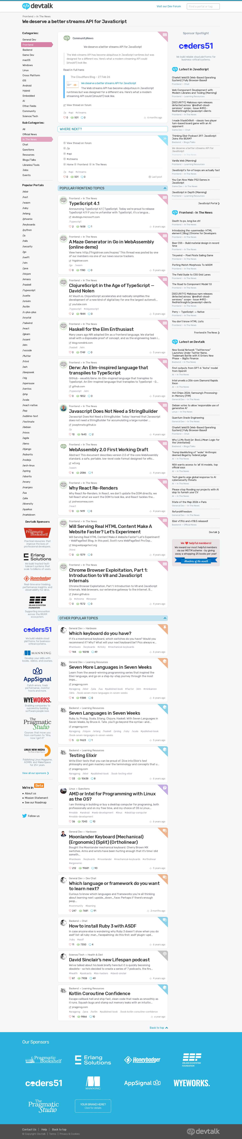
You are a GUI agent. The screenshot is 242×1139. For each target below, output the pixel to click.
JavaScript (201, 69)
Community (29, 111)
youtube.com (79, 304)
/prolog (117, 731)
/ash (24, 366)
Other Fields (29, 106)
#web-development (102, 812)
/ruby (126, 731)
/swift (25, 257)
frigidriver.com (80, 260)
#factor (129, 689)
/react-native (30, 405)
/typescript (75, 221)
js (69, 148)
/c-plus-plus (29, 312)
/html (72, 550)
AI (173, 374)
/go (71, 265)
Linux (72, 788)
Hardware (91, 628)
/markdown (28, 514)
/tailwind (27, 323)
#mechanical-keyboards (121, 647)
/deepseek (28, 372)
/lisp (24, 410)
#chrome (79, 599)
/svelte (26, 295)
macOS (26, 60)
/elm (82, 347)
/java (85, 1011)
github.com (78, 386)
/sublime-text (30, 416)
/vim (24, 262)
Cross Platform (31, 75)
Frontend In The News (205, 332)
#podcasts (86, 973)
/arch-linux (28, 465)
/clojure (86, 731)
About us (30, 793)
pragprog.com (80, 684)
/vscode (27, 350)
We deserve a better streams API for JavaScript (74, 21)
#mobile (73, 812)
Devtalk (199, 342)
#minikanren (150, 689)
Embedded (29, 95)
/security (27, 246)
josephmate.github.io (84, 424)
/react (72, 506)
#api (70, 112)
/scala (135, 731)
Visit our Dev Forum (169, 6)
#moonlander (104, 859)
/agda (25, 438)
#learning (90, 906)
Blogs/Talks (189, 142)
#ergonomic (75, 863)
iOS (24, 80)
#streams (81, 112)
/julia (93, 689)
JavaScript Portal (207, 203)
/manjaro (27, 487)
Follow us (34, 816)
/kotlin (93, 1011)
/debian (26, 427)
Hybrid (26, 90)
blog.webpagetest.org (84, 545)
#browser (91, 599)
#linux (119, 812)
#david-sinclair (118, 973)
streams (73, 159)
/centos (26, 388)
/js (64, 112)
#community (76, 906)
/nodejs (26, 459)
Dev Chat (91, 878)
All (24, 129)
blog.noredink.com (82, 342)
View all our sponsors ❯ (35, 773)
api (70, 153)
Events (27, 175)
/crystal (26, 317)
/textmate (28, 421)
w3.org (76, 463)
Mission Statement (36, 797)
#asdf (80, 939)
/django (26, 449)
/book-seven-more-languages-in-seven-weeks (102, 693)
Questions (84, 788)
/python (27, 230)
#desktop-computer (136, 812)
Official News (190, 525)
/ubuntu (27, 476)
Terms (52, 1133)
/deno (25, 443)
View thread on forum (79, 105)
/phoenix (27, 219)
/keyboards (89, 647)
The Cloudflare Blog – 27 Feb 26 (90, 77)
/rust (25, 197)
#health (73, 973)
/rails (25, 240)
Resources (28, 154)
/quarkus (27, 509)
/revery (26, 481)
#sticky (101, 647)
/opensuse (28, 383)
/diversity (27, 503)
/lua (100, 689)
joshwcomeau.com (82, 501)
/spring (26, 470)
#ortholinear (149, 859)
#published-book (114, 689)
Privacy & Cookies (70, 1133)
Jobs (25, 170)
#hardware (75, 647)
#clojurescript (91, 309)
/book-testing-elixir (121, 773)
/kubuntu (27, 454)
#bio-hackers (101, 973)
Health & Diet (95, 954)
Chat (84, 920)
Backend (74, 708)
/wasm (78, 265)
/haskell (73, 347)
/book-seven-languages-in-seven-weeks (91, 735)
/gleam (26, 334)
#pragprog (74, 689)
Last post (157, 177)
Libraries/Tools (31, 165)
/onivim (26, 301)
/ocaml (26, 339)
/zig (24, 377)
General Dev (75, 628)
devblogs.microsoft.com (86, 217)
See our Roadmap (35, 802)
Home (70, 164)
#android (85, 812)
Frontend (28, 16)
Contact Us (29, 1129)
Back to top (157, 1027)
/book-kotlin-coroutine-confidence (139, 1011)
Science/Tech (76, 954)
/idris (71, 693)
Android (27, 85)
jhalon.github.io (80, 594)
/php (25, 394)
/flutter (26, 356)
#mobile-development (81, 816)
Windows (28, 65)
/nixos (25, 432)
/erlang (96, 731)
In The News (43, 16)
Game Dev (177, 130)
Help (44, 1129)
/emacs (26, 279)
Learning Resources (97, 662)
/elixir (85, 689)
